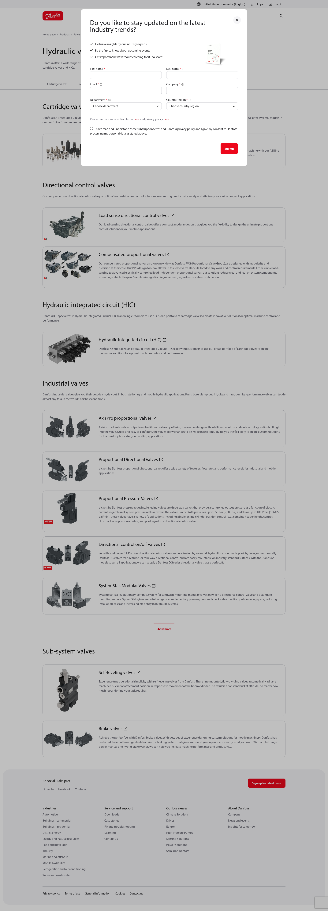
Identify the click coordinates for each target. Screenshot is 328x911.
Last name (173, 68)
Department (98, 100)
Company (173, 84)
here (137, 119)
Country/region (177, 100)
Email (94, 84)
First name (97, 68)
